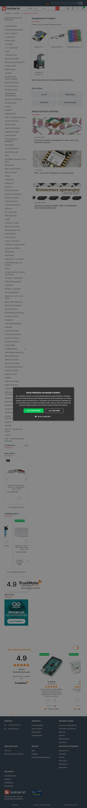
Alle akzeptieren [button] (33, 410)
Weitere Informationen (60, 405)
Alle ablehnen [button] (54, 410)
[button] (43, 416)
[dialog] (43, 404)
